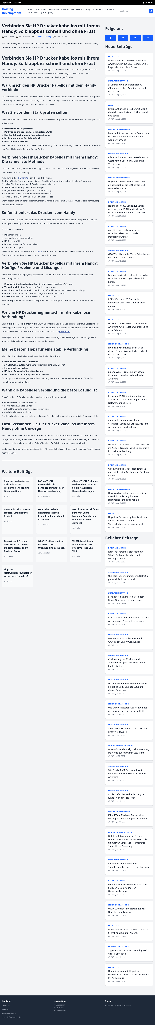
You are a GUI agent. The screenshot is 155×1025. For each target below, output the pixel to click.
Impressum (6, 2)
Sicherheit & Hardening (103, 9)
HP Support (64, 331)
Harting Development (11, 11)
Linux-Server (40, 9)
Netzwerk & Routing (80, 9)
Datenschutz (61, 1011)
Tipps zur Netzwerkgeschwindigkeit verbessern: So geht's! (18, 573)
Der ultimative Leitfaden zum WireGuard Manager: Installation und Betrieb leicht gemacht (85, 516)
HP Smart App (23, 178)
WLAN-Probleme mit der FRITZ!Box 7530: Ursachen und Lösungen (51, 544)
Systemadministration (59, 9)
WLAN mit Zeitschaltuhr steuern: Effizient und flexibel (17, 513)
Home (29, 9)
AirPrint (38, 251)
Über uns (17, 2)
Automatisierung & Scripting (40, 12)
